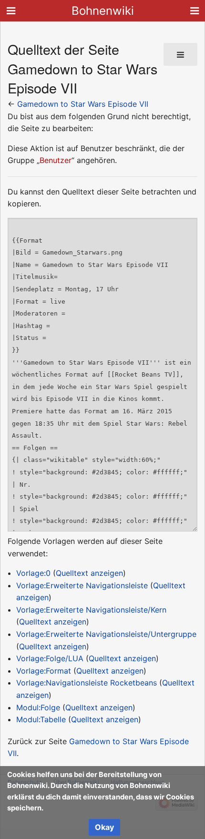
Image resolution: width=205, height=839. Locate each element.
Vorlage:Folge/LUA (49, 658)
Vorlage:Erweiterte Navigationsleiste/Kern (91, 609)
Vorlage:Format (43, 670)
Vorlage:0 (33, 573)
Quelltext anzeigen (89, 573)
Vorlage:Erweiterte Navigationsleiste (82, 585)
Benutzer (56, 160)
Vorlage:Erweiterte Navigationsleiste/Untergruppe (106, 634)
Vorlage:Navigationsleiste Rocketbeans (86, 682)
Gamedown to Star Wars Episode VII (82, 104)
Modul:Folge (38, 707)
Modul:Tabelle (41, 719)
